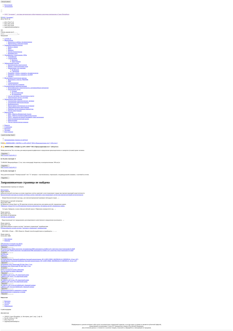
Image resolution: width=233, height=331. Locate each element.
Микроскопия (8, 40)
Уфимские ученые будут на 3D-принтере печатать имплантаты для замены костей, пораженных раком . (33, 206)
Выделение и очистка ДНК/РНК (18, 79)
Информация (8, 306)
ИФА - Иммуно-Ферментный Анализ (19, 114)
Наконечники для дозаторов (16, 68)
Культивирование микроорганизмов (15, 86)
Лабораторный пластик (11, 63)
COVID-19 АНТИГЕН (8, 217)
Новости (7, 125)
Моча (9, 48)
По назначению (16, 94)
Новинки (7, 240)
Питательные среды (14, 89)
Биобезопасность (13, 104)
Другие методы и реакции (16, 84)
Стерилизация (12, 58)
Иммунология (8, 112)
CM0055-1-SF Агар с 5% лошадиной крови (14, 281)
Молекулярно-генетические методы (15, 78)
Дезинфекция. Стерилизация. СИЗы (15, 55)
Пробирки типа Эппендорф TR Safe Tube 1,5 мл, (16, 266)
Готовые (14, 91)
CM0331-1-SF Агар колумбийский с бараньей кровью (17, 287)
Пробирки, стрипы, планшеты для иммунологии (23, 73)
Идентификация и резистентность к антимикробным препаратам (28, 88)
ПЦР (9, 81)
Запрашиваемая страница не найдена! (16, 140)
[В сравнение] (12, 247)
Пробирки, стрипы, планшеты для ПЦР (20, 74)
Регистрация (8, 5)
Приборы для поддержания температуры (20, 109)
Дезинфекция (12, 56)
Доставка (7, 130)
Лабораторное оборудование (13, 99)
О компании (8, 127)
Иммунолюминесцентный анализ (18, 119)
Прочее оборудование (15, 110)
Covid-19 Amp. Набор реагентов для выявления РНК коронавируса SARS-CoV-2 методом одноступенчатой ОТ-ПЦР (37, 250)
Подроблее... (5, 153)
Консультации (8, 132)
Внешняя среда (12, 53)
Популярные (8, 239)
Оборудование (16, 61)
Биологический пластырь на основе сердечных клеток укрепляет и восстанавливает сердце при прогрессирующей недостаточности (42, 195)
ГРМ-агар (4, 255)
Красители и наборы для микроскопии (20, 42)
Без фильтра (15, 70)
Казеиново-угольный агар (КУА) (11, 245)
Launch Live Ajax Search (8, 135)
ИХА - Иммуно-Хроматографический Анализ (22, 115)
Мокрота (10, 50)
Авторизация (8, 6)
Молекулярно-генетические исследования (21, 106)
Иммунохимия (12, 120)
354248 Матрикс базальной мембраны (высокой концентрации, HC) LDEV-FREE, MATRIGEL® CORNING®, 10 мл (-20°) (39, 261)
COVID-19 (7, 38)
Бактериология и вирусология (17, 65)
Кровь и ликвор (13, 47)
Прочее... (11, 76)
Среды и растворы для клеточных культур (21, 96)
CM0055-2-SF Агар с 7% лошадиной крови (14, 276)
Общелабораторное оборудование (18, 107)
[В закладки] (11, 247)
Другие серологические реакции (18, 122)
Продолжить (5, 190)
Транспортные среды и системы (18, 97)
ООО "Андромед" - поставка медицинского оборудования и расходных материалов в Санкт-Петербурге (36, 14)
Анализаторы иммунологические (18, 102)
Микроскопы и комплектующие (18, 43)
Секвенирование (13, 83)
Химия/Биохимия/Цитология (13, 45)
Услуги (6, 304)
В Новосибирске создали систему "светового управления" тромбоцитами (24, 228)
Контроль (15, 60)
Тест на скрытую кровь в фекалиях (11, 271)
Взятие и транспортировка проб (18, 66)
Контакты (7, 128)
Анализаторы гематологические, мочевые (21, 101)
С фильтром (15, 71)
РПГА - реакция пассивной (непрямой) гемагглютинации (26, 117)
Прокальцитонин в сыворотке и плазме (13, 292)
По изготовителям (17, 92)
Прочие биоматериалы (15, 52)
